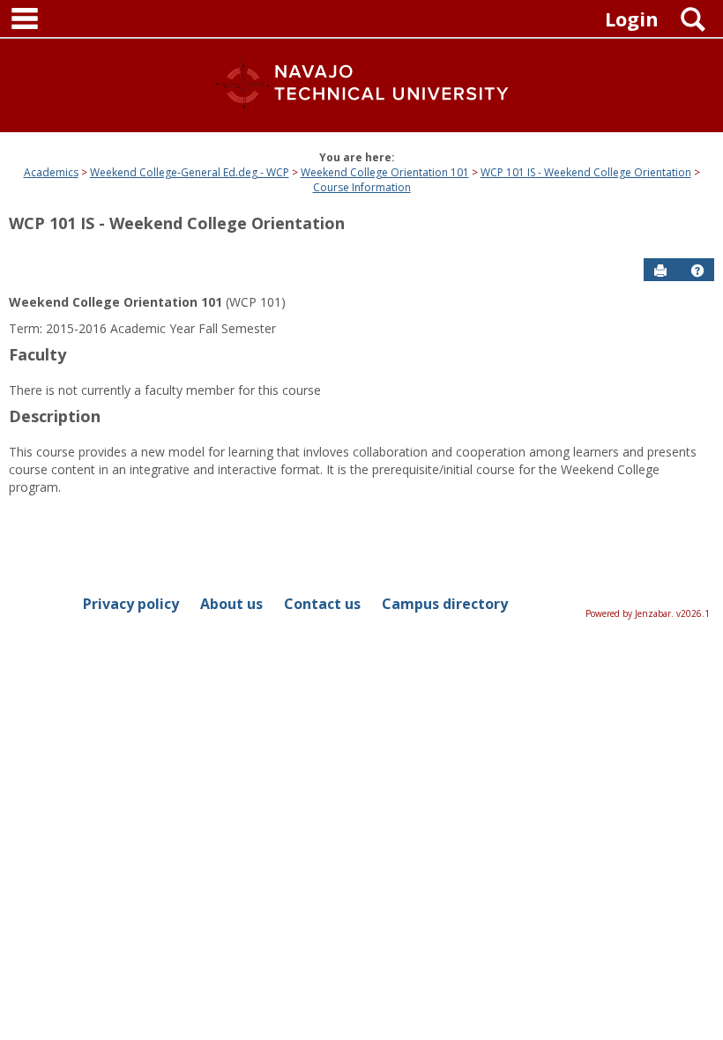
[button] (697, 270)
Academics (51, 172)
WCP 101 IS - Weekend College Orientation (586, 172)
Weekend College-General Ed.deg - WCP (189, 172)
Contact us (322, 603)
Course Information (362, 187)
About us (231, 603)
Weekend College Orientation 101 (385, 172)
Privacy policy (131, 603)
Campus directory (445, 603)
